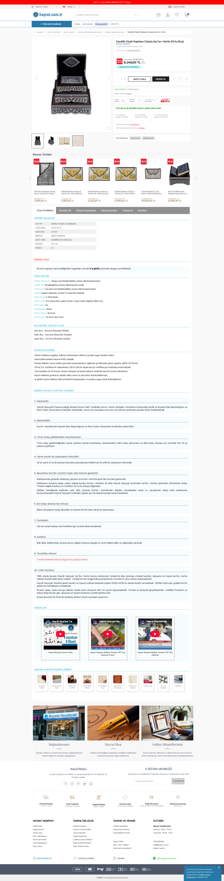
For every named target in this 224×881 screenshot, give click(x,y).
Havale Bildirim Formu (121, 833)
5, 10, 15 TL (114, 24)
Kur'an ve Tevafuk (39, 839)
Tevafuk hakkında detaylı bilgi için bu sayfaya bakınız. (62, 559)
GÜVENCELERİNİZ (86, 858)
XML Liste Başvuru (40, 836)
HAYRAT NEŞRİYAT (123, 44)
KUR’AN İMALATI (44, 858)
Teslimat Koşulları (79, 826)
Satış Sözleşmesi (79, 833)
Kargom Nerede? (179, 7)
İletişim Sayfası (159, 848)
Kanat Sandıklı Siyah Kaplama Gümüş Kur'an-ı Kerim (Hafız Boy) (150, 192)
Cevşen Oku (148, 686)
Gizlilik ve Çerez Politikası (82, 839)
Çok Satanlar (88, 24)
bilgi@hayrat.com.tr (161, 845)
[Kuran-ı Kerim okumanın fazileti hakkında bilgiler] (41, 682)
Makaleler (178, 686)
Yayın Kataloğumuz (40, 843)
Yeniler (77, 24)
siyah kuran (135, 138)
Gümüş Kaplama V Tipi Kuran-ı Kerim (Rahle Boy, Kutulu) (125, 192)
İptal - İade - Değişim (121, 845)
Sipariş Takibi (118, 841)
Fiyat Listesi (37, 846)
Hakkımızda (37, 826)
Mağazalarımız (38, 829)
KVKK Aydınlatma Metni (82, 843)
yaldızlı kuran (148, 138)
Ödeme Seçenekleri (120, 826)
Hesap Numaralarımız (121, 829)
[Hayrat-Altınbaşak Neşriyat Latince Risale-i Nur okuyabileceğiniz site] (132, 682)
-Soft (99, 878)
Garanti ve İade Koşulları (82, 829)
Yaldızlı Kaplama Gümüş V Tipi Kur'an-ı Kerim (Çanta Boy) (71, 192)
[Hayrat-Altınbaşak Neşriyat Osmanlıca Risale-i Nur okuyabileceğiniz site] (117, 682)
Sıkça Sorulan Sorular (81, 846)
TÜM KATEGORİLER (51, 24)
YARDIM (120, 858)
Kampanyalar (101, 24)
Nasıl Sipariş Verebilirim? (122, 848)
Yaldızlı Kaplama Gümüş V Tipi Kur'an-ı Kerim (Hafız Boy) (98, 192)
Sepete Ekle (139, 79)
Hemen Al (161, 79)
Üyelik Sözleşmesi (80, 836)
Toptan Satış (37, 833)
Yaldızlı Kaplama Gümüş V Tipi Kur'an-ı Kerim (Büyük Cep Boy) (44, 192)
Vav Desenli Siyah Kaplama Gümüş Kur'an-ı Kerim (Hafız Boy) (179, 192)
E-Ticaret (105, 878)
